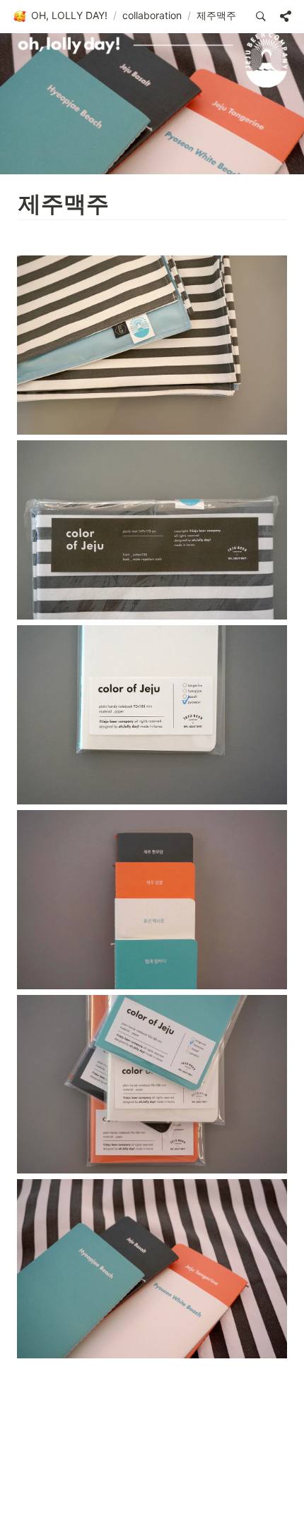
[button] (60, 16)
